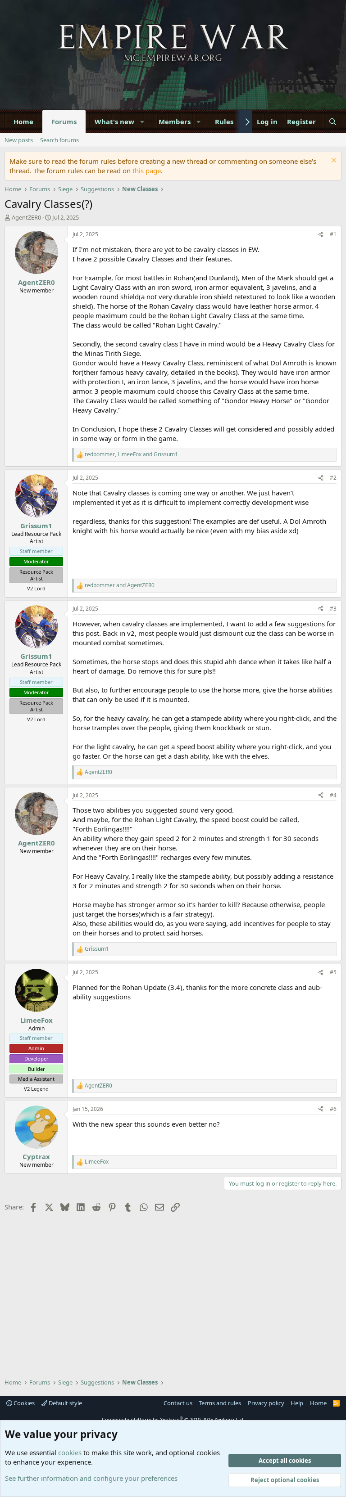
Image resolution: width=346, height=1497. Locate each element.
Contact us (178, 1403)
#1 (333, 234)
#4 (333, 795)
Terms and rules (220, 1403)
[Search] (332, 121)
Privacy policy (266, 1403)
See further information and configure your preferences (91, 1478)
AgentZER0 (26, 217)
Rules (224, 121)
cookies (70, 1452)
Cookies (23, 1403)
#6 (333, 1109)
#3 (333, 608)
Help (297, 1403)
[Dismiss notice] (333, 161)
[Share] (321, 234)
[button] (143, 121)
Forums (64, 121)
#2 (333, 477)
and (120, 585)
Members (175, 121)
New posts (19, 140)
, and (131, 454)
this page (146, 170)
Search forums (59, 140)
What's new (114, 121)
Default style (64, 1403)
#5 (333, 972)
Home (23, 121)
